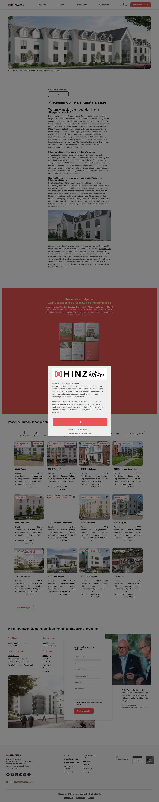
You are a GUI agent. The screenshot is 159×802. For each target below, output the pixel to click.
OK (80, 422)
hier (83, 409)
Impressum (70, 433)
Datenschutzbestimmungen (83, 433)
